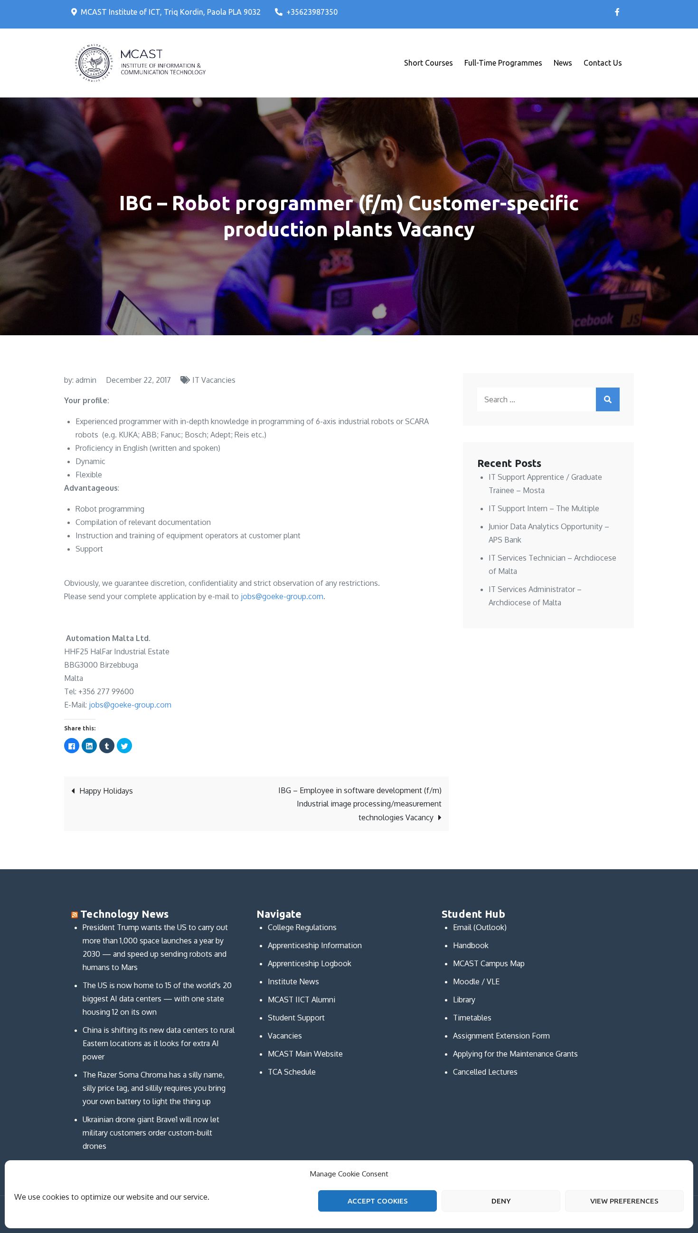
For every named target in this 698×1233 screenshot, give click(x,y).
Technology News (124, 914)
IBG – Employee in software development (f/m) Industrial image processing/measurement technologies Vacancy (360, 804)
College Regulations (302, 927)
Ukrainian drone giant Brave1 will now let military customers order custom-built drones (151, 1133)
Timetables (472, 1017)
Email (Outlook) (480, 927)
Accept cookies (378, 1201)
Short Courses (428, 62)
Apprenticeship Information (315, 945)
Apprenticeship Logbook (309, 963)
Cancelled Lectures (485, 1072)
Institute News (293, 981)
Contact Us (603, 62)
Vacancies (285, 1035)
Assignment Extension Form (501, 1035)
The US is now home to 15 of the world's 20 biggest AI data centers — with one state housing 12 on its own (157, 999)
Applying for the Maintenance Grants (515, 1053)
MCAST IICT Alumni (301, 999)
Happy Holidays (106, 791)
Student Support (296, 1017)
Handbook (471, 945)
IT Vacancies (214, 380)
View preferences (624, 1201)
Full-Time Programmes (503, 62)
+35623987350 (312, 12)
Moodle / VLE (476, 981)
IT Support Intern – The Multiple (544, 508)
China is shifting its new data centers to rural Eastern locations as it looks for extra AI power (159, 1043)
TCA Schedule (292, 1072)
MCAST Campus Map (489, 963)
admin (85, 380)
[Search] (608, 399)
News (563, 62)
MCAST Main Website (305, 1053)
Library (464, 999)
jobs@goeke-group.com (282, 596)
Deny (501, 1201)
